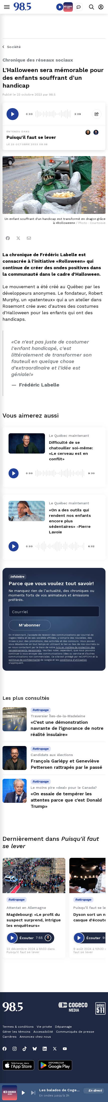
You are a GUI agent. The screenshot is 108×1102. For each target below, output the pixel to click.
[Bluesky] (35, 1049)
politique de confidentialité (24, 659)
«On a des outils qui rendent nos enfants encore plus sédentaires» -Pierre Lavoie (70, 521)
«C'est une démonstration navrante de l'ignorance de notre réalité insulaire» (67, 728)
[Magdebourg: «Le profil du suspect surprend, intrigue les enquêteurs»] (34, 875)
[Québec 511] (100, 1013)
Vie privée (44, 1026)
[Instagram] (15, 1049)
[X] (55, 1049)
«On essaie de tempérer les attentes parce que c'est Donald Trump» (66, 800)
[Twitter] (18, 238)
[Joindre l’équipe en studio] (78, 7)
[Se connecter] (101, 7)
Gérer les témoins (16, 1031)
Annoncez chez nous (35, 1036)
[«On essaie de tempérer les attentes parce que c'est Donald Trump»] (15, 791)
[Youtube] (65, 1049)
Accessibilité (43, 1031)
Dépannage (63, 1026)
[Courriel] (29, 238)
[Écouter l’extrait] (13, 114)
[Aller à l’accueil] (22, 9)
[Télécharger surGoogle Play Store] (55, 1065)
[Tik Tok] (25, 1049)
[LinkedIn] (45, 1049)
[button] (23, 1093)
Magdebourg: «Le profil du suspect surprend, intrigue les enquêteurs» (34, 920)
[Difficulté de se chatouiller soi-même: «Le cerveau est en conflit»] (27, 443)
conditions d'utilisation (73, 659)
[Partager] (96, 114)
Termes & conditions (18, 1026)
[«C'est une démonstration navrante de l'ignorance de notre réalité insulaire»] (15, 719)
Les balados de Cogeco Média (60, 1090)
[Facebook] (8, 238)
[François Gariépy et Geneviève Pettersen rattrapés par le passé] (15, 758)
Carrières (10, 1036)
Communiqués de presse (75, 1031)
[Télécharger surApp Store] (18, 1065)
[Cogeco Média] (73, 1010)
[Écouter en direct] (60, 7)
